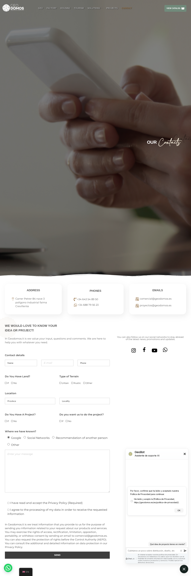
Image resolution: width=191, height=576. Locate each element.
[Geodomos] (15, 8)
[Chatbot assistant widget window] (157, 505)
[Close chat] (184, 569)
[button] (8, 568)
